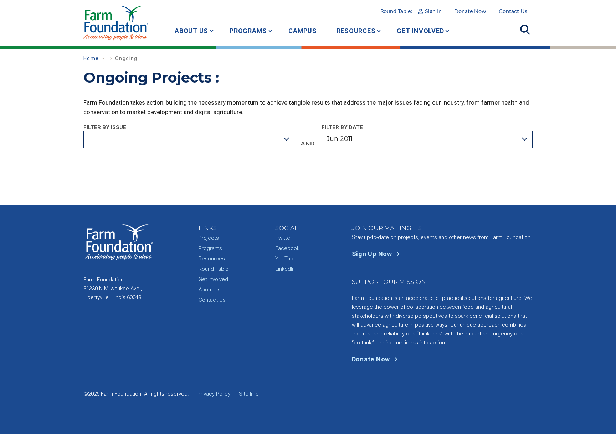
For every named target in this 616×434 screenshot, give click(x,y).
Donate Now (470, 11)
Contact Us (513, 11)
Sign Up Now (373, 254)
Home (91, 58)
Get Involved (420, 31)
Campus (302, 31)
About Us (191, 31)
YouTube (286, 258)
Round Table (214, 269)
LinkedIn (285, 269)
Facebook (287, 248)
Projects (209, 238)
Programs (248, 31)
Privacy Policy (213, 394)
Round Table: (411, 11)
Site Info (249, 394)
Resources (356, 31)
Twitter (283, 238)
